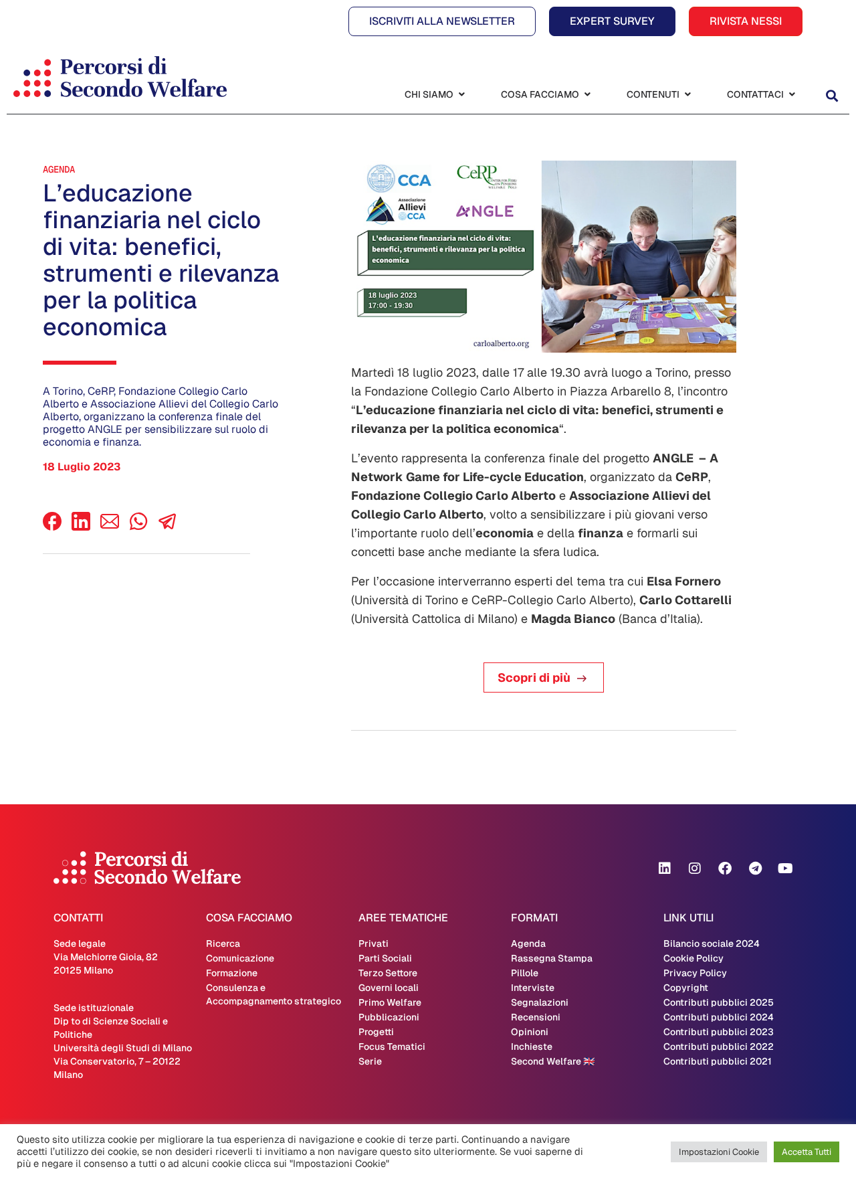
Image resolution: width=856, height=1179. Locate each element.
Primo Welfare (389, 1002)
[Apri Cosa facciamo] (587, 95)
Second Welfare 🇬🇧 (553, 1061)
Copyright (685, 988)
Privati (373, 943)
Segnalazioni (539, 1002)
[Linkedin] (664, 868)
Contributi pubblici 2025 (718, 1002)
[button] (832, 96)
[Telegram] (755, 868)
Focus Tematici (391, 1046)
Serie (370, 1061)
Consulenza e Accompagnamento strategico (273, 994)
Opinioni (529, 1032)
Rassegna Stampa (552, 958)
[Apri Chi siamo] (461, 95)
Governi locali (388, 988)
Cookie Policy (693, 958)
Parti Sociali (385, 958)
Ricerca (223, 943)
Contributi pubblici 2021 (717, 1061)
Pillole (524, 973)
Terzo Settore (387, 973)
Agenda (59, 169)
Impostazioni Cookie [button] (719, 1152)
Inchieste (531, 1046)
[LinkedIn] (81, 527)
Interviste (532, 988)
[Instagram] (694, 868)
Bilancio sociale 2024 (711, 943)
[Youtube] (785, 868)
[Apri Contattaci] (791, 95)
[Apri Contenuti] (687, 95)
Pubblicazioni (388, 1017)
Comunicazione (240, 958)
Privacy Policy (695, 973)
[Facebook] (52, 527)
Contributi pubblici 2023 (718, 1032)
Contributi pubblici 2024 (718, 1017)
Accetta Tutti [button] (806, 1152)
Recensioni (535, 1017)
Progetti (376, 1032)
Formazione (231, 973)
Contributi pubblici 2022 (718, 1046)
